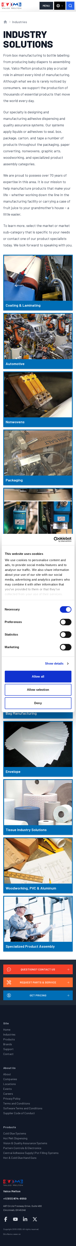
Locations (9, 1084)
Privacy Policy (11, 1098)
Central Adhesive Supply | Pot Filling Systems (31, 1153)
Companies (10, 1079)
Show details (54, 663)
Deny (38, 703)
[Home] (11, 5)
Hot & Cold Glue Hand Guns (19, 1157)
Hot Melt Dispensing (15, 1138)
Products (9, 1039)
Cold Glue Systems (14, 1133)
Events (7, 1088)
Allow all (38, 676)
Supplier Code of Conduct (19, 1113)
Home (6, 1029)
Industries (19, 22)
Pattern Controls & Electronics (22, 1148)
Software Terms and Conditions (22, 1108)
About (7, 1074)
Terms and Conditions (16, 1103)
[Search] (70, 6)
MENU (46, 5)
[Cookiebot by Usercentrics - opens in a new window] (54, 539)
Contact (8, 1054)
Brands (7, 1044)
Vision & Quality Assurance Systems (25, 1143)
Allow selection (38, 689)
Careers (8, 1093)
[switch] (65, 622)
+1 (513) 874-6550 (15, 1198)
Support (8, 1049)
